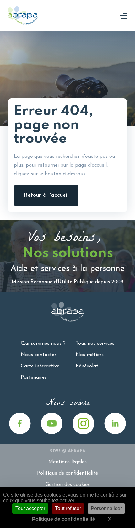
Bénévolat (87, 366)
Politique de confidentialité (67, 473)
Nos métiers (90, 354)
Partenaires (34, 377)
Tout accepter (30, 508)
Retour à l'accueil (46, 195)
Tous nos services (95, 343)
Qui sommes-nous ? (43, 343)
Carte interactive (40, 366)
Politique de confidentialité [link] (63, 519)
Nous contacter (38, 354)
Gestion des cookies (68, 484)
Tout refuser (68, 508)
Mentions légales (67, 462)
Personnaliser (106, 508)
